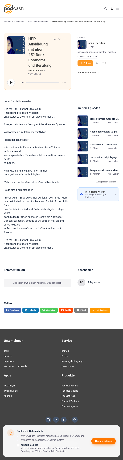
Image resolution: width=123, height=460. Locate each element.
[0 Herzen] (55, 39)
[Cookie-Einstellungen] (74, 419)
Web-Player (9, 385)
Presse (65, 356)
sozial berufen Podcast (38, 21)
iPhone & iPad (11, 390)
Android (8, 396)
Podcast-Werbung (70, 401)
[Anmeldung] (112, 9)
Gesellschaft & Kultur (88, 57)
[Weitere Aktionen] (65, 38)
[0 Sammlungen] (59, 39)
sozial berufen (35, 70)
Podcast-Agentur (70, 406)
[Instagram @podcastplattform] (48, 419)
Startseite (8, 21)
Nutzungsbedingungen (73, 361)
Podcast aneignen (87, 72)
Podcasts (20, 21)
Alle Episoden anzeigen (106, 182)
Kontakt (66, 351)
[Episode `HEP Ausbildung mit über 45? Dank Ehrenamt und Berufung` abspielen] (11, 82)
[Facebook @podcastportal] (63, 419)
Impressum (9, 361)
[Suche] (105, 8)
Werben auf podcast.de (15, 366)
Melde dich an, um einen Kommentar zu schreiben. (37, 283)
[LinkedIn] (56, 419)
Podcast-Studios (70, 390)
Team (6, 351)
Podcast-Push (69, 396)
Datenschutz (68, 366)
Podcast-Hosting (70, 385)
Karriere (8, 356)
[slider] (42, 82)
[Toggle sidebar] (117, 9)
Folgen (87, 63)
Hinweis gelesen (103, 441)
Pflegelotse (94, 282)
